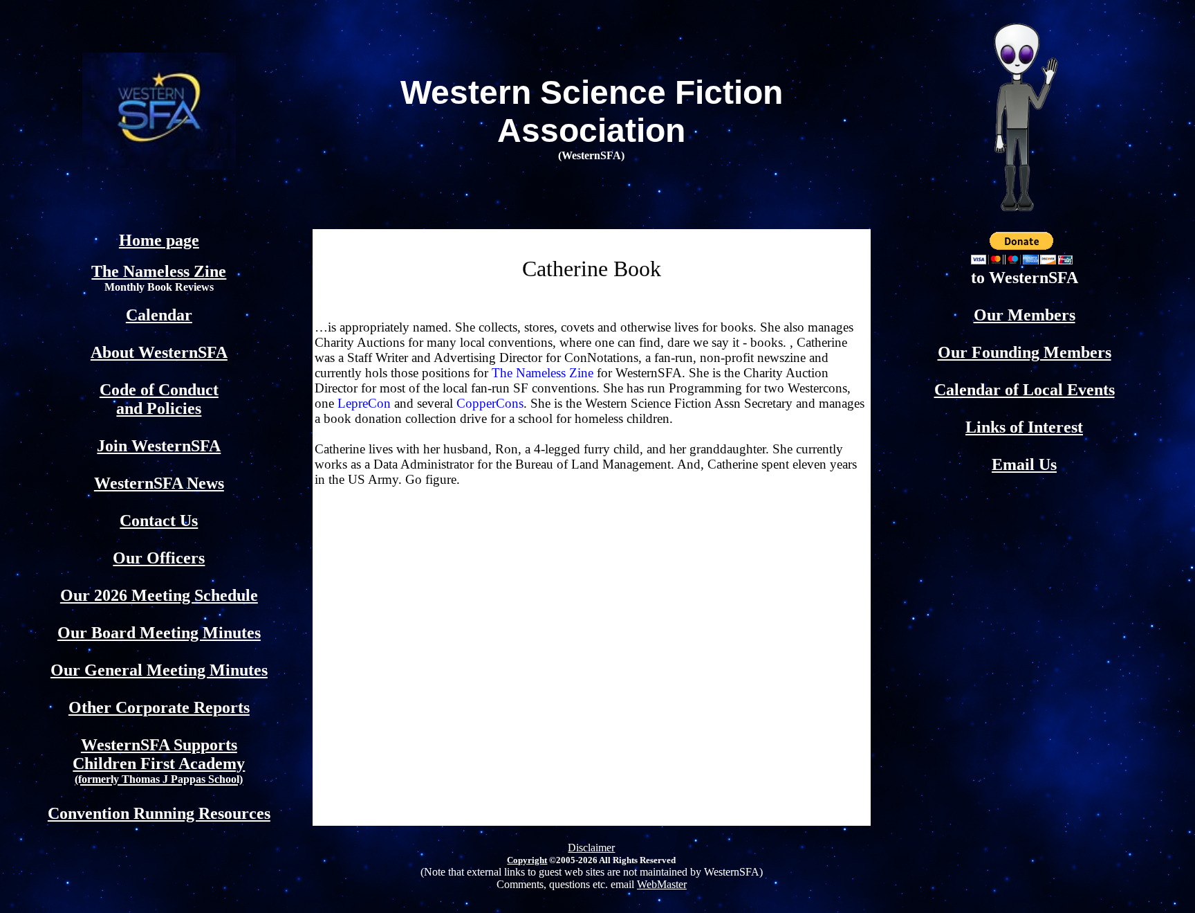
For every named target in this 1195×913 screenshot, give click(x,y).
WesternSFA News (159, 483)
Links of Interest (1024, 427)
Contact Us (159, 521)
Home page (159, 240)
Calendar (159, 315)
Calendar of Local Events (1024, 390)
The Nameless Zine (158, 271)
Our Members (1024, 315)
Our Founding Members (1024, 352)
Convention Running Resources (159, 813)
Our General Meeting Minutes (159, 670)
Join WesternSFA (159, 446)
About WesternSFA (159, 352)
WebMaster (662, 884)
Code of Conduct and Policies (159, 399)
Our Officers (159, 558)
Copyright (527, 860)
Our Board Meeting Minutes (159, 633)
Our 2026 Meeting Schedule (159, 595)
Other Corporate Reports (159, 707)
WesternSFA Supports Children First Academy (159, 760)
